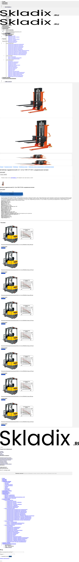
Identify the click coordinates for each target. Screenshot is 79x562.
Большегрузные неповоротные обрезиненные (15, 46)
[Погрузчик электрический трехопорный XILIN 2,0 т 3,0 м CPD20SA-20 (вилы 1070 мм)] (18, 369)
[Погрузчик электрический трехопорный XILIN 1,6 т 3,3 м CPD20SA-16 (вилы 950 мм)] (18, 293)
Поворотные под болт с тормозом (14, 502)
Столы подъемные (9, 20)
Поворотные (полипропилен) (13, 67)
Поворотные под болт (11, 501)
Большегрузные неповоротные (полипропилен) (16, 44)
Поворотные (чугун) (11, 70)
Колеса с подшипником (12, 56)
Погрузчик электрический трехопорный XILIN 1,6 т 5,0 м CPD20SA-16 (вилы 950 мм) (17, 244)
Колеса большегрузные (10, 43)
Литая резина (10, 60)
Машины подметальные (10, 30)
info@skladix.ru (14, 177)
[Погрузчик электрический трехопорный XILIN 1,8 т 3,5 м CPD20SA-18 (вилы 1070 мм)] (18, 318)
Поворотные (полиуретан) (12, 68)
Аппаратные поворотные (12, 42)
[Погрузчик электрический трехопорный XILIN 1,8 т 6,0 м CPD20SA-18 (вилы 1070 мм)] (18, 343)
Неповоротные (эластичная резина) (14, 530)
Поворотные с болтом (11, 503)
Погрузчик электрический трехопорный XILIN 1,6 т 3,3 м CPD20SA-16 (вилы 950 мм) (17, 295)
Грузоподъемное (6, 27)
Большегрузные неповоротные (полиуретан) (15, 45)
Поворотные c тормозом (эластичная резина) (15, 75)
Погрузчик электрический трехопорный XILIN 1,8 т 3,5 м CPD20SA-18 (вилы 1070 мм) (17, 320)
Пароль (2, 554)
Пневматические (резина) (12, 66)
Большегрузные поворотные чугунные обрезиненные (17, 54)
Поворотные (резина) (11, 69)
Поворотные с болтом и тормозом (14, 504)
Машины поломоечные (9, 29)
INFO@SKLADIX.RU (4, 468)
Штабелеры (8, 23)
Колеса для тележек (9, 55)
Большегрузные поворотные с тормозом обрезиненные (17, 53)
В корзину (11, 193)
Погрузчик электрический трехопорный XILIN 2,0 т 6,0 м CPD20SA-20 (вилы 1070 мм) (17, 421)
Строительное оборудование (9, 78)
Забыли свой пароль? (4, 558)
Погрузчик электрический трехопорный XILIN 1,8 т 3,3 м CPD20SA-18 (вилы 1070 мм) (17, 269)
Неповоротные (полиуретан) (13, 528)
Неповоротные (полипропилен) (13, 527)
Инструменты (5, 26)
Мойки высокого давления (10, 32)
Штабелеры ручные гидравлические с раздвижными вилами (41, 166)
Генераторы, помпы (7, 25)
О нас (3, 1)
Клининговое (5, 28)
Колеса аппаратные (9, 34)
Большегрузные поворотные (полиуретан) (15, 48)
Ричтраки (7, 18)
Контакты (5, 3)
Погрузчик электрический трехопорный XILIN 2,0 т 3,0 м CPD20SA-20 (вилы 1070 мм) (17, 371)
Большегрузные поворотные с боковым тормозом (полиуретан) (18, 50)
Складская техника (6, 16)
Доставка (5, 2)
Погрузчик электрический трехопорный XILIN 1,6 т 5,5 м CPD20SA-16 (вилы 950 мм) (17, 396)
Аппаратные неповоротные (12, 41)
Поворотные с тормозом (12, 40)
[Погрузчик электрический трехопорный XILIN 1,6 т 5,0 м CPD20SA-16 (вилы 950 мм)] (18, 242)
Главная (1, 166)
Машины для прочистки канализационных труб (13, 31)
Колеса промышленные (10, 59)
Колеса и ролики (6, 33)
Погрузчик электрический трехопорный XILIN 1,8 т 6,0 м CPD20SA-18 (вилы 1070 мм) (17, 345)
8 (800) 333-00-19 (3, 467)
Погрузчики (7, 24)
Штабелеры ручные (23, 166)
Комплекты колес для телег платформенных (15, 76)
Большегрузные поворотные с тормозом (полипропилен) (17, 52)
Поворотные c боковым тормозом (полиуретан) (16, 73)
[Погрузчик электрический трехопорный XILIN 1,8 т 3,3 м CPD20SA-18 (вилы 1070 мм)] (10, 267)
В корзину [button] (3, 247)
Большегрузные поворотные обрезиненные (15, 49)
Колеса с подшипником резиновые (14, 58)
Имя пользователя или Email (6, 552)
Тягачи (7, 22)
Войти (10, 556)
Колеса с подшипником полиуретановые (15, 57)
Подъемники (8, 17)
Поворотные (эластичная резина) (13, 71)
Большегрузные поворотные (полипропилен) (15, 47)
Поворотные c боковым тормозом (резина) (15, 74)
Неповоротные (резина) (12, 529)
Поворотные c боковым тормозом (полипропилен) (16, 72)
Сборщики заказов (9, 19)
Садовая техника (6, 77)
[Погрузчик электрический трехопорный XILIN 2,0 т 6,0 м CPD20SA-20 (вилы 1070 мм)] (18, 419)
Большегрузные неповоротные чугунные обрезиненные (17, 51)
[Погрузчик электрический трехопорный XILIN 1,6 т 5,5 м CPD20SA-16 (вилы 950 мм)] (18, 394)
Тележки (7, 21)
